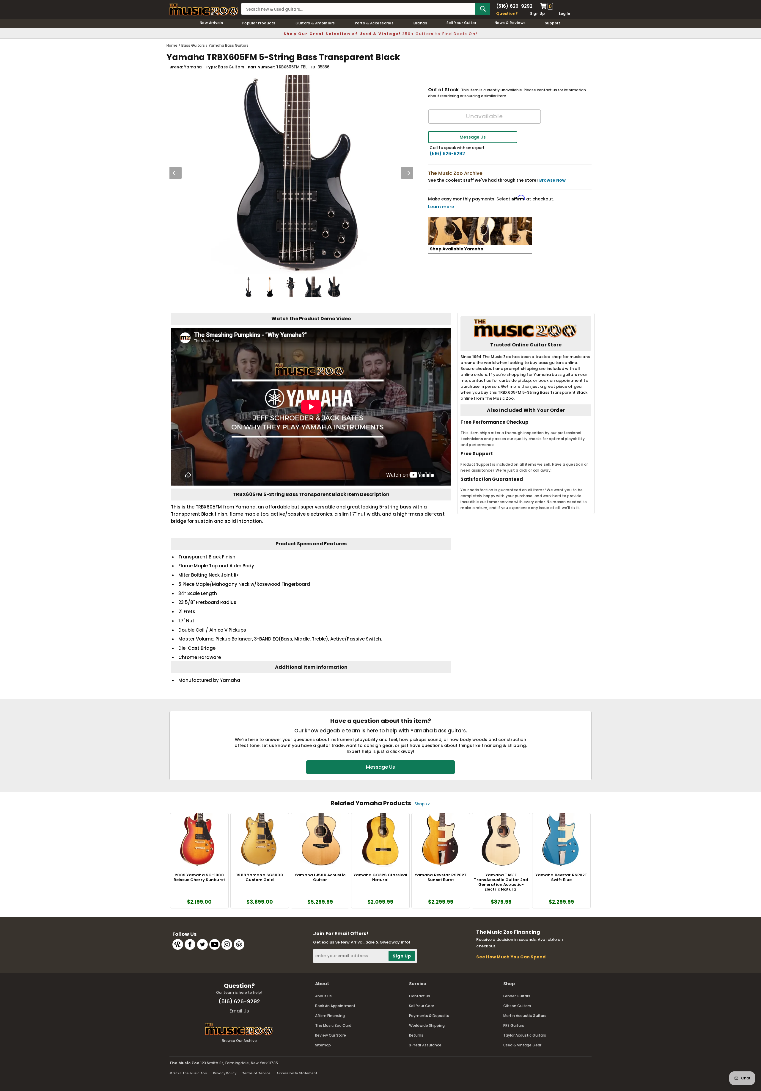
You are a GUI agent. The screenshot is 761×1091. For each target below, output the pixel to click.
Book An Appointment (335, 1005)
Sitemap (323, 1045)
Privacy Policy (224, 1073)
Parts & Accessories (374, 23)
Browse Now (552, 180)
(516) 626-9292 (514, 6)
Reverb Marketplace (177, 944)
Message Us (473, 137)
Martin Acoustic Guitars (524, 1015)
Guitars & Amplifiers (315, 23)
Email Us (239, 1011)
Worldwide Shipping (427, 1025)
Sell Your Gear (421, 1005)
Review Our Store (330, 1035)
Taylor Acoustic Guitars (524, 1035)
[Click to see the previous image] (175, 173)
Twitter (202, 944)
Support (552, 23)
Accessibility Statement (296, 1073)
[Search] (482, 9)
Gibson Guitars (517, 1005)
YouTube (214, 944)
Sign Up (537, 13)
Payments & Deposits (429, 1015)
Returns (416, 1035)
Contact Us (419, 996)
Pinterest (239, 944)
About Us (323, 996)
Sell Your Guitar (461, 22)
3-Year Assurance (425, 1045)
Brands (420, 23)
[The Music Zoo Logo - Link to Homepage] (203, 9)
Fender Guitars (516, 996)
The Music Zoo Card (333, 1025)
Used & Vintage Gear (522, 1045)
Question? (507, 13)
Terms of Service (256, 1073)
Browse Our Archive (239, 1040)
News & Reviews (510, 22)
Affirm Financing (330, 1015)
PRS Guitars (513, 1025)
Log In (564, 13)
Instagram (226, 944)
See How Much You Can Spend (510, 957)
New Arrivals (211, 22)
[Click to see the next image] (407, 173)
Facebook (190, 944)
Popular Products (259, 23)
